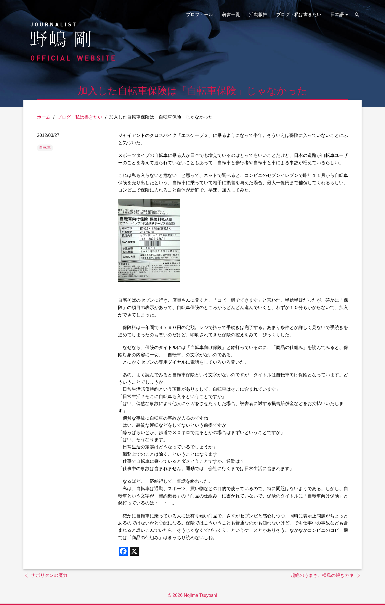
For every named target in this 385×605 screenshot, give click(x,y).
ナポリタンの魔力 (49, 575)
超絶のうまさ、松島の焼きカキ (322, 575)
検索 (357, 14)
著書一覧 (231, 14)
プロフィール (199, 14)
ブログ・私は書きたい (298, 14)
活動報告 (258, 14)
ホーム (43, 117)
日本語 (337, 14)
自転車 (45, 147)
